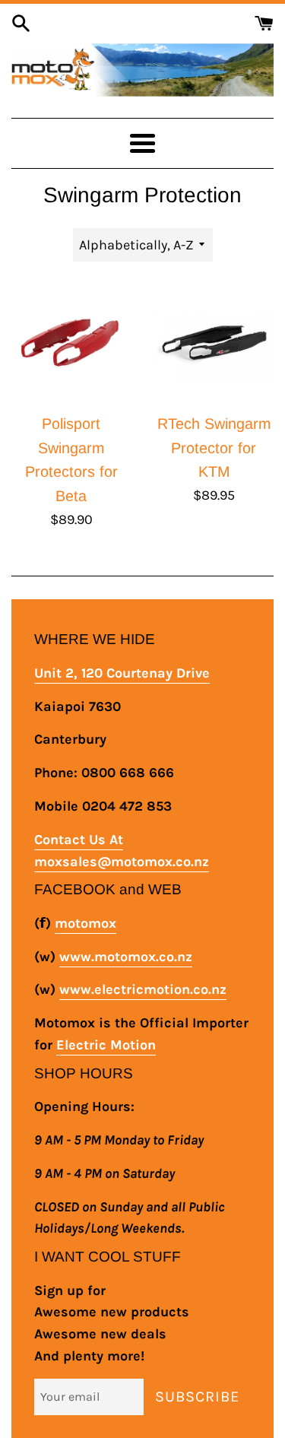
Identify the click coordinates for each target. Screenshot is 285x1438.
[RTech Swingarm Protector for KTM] (214, 344)
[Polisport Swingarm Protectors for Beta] (71, 344)
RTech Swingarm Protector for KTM (214, 447)
